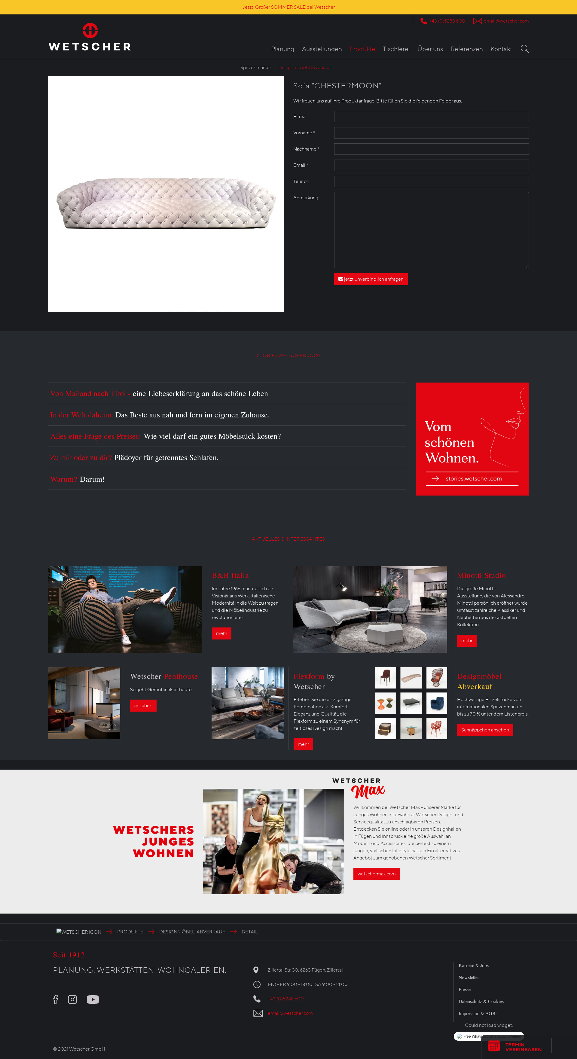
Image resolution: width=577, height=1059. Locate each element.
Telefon (301, 181)
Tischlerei (396, 49)
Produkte (362, 49)
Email (300, 165)
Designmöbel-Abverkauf (304, 67)
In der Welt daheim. (160, 414)
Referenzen (466, 49)
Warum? (77, 479)
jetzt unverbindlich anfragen (373, 279)
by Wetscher (314, 681)
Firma (299, 116)
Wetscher (164, 676)
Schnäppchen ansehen (485, 730)
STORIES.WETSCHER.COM (288, 355)
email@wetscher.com (506, 21)
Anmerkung (305, 197)
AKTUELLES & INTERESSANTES (288, 539)
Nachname (306, 149)
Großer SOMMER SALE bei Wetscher (295, 7)
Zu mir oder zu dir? (134, 457)
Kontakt (501, 49)
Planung (282, 49)
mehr (221, 633)
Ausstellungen (322, 49)
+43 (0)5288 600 (447, 21)
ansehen (143, 705)
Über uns (430, 49)
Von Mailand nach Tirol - (159, 393)
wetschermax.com (377, 874)
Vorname (304, 133)
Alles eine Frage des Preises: (165, 436)
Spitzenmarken (256, 67)
